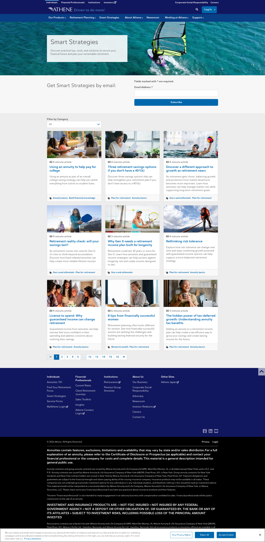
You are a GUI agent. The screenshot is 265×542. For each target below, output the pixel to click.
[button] (261, 371)
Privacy (205, 442)
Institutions (94, 3)
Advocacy (137, 396)
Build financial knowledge (82, 198)
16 (117, 357)
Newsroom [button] (153, 18)
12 (89, 357)
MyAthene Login (56, 407)
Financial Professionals (73, 3)
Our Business (140, 382)
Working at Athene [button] (176, 18)
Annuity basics (60, 198)
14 (103, 357)
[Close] (260, 534)
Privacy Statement (32, 539)
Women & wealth (119, 347)
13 (96, 357)
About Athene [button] (133, 18)
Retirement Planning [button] (82, 18)
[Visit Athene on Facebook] (205, 431)
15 (110, 357)
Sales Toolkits (83, 399)
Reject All (204, 535)
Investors (109, 3)
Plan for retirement (121, 198)
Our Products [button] (56, 18)
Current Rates (83, 385)
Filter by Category (57, 119)
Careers (215, 3)
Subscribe (176, 102)
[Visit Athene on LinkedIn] (210, 431)
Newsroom (138, 401)
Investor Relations (143, 407)
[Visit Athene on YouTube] (216, 431)
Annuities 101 (54, 382)
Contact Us (138, 417)
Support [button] (197, 18)
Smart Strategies (56, 396)
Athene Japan (169, 382)
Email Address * (143, 87)
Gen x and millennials (180, 198)
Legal (215, 442)
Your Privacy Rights (181, 535)
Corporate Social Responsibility (191, 3)
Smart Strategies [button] (109, 18)
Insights (79, 405)
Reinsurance (111, 382)
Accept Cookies (226, 535)
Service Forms (55, 401)
